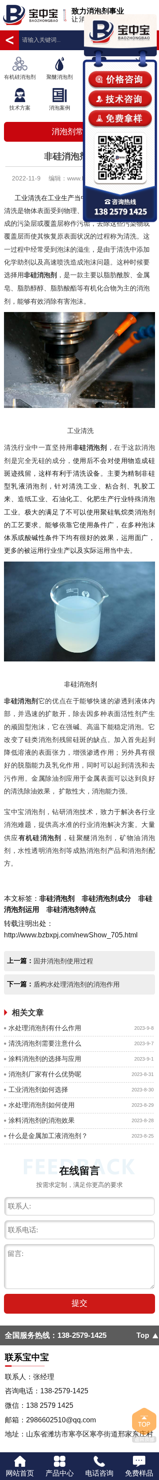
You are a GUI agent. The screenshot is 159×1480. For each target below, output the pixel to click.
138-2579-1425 (81, 1335)
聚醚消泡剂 (59, 77)
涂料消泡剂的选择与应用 (44, 1058)
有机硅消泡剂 (20, 77)
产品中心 (59, 1473)
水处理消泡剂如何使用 (41, 1105)
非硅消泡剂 (40, 275)
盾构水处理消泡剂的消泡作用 (77, 984)
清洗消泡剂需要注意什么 (44, 1043)
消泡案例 (59, 108)
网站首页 (20, 1473)
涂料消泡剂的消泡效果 (41, 1120)
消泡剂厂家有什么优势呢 (44, 1074)
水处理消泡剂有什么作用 (44, 1028)
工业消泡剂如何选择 (38, 1089)
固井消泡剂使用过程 (63, 961)
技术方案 (19, 108)
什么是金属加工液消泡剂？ (48, 1135)
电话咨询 (99, 1473)
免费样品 (139, 1473)
